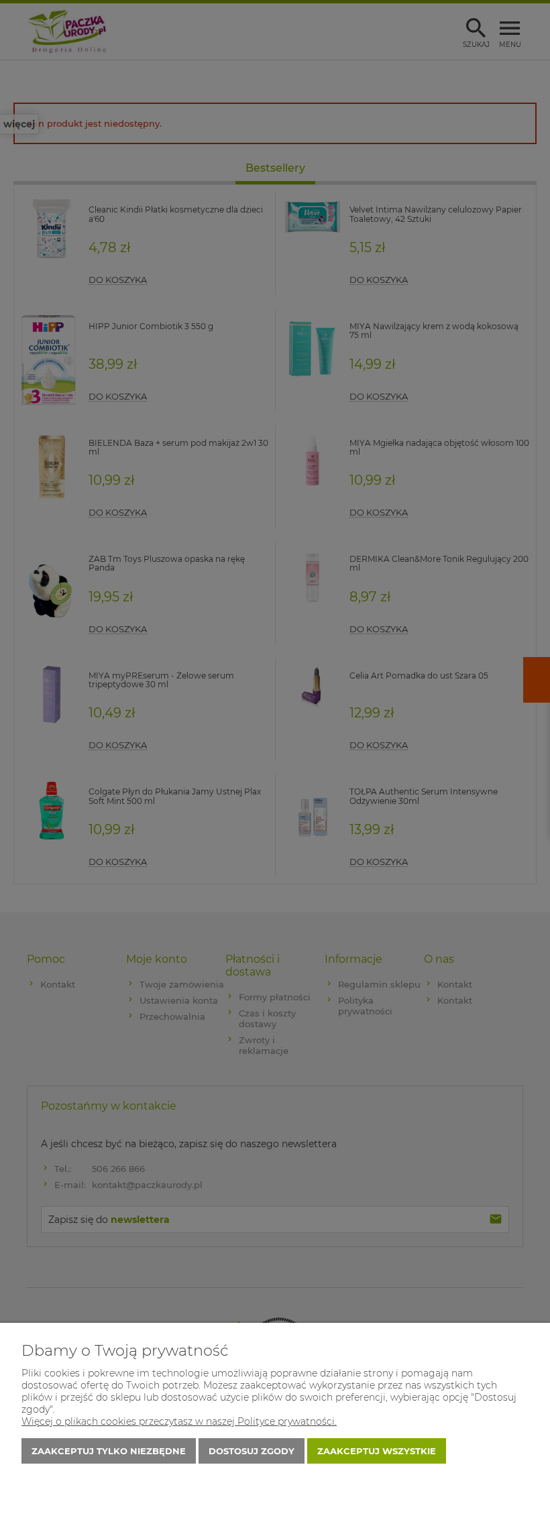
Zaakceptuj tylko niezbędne (109, 1451)
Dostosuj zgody (251, 1451)
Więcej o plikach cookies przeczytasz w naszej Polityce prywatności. (179, 1421)
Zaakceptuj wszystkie (376, 1451)
